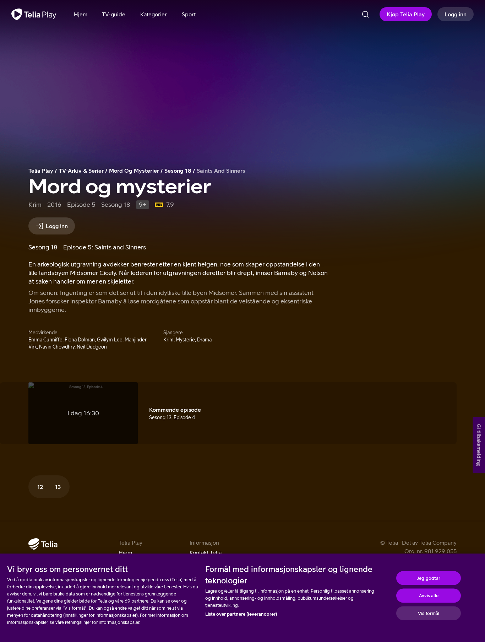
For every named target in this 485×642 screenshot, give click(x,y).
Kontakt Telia (206, 552)
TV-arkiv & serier (81, 170)
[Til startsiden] (33, 14)
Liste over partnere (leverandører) (241, 614)
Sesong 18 (177, 170)
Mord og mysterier (134, 170)
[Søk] (365, 14)
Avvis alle (428, 595)
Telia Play (40, 170)
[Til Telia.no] (43, 544)
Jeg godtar (428, 578)
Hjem (125, 552)
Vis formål (428, 613)
